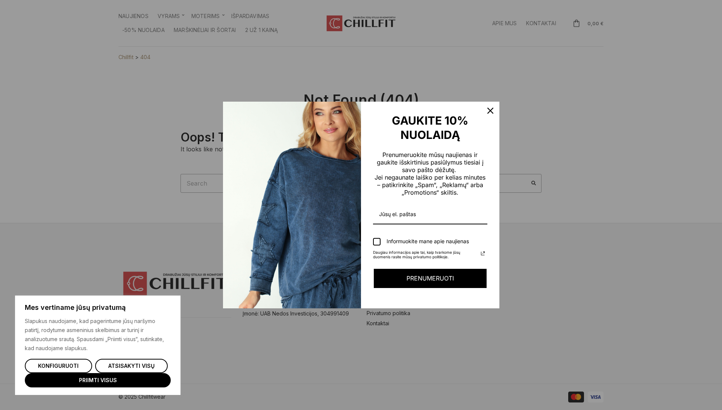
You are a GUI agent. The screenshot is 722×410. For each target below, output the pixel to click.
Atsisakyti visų (131, 366)
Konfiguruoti (58, 366)
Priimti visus (98, 380)
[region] (97, 345)
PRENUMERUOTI (430, 278)
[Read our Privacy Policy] (482, 253)
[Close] (490, 111)
